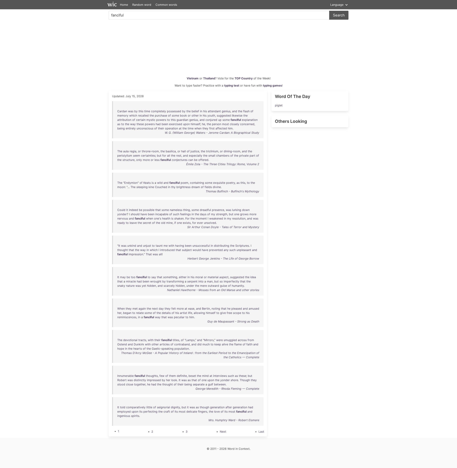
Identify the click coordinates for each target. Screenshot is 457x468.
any (226, 250)
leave (133, 223)
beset (192, 376)
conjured (211, 120)
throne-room (150, 151)
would (197, 250)
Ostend (122, 344)
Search (339, 15)
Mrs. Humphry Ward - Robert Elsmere (234, 420)
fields (208, 187)
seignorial (163, 407)
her (119, 313)
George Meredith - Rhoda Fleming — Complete (227, 388)
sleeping (142, 187)
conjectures (179, 160)
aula (126, 151)
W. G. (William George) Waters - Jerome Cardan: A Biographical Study (212, 132)
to (168, 120)
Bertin (206, 308)
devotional (130, 340)
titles (176, 340)
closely (234, 124)
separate (199, 384)
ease (191, 308)
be (195, 160)
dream (195, 187)
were (219, 340)
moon (121, 187)
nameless (176, 210)
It (119, 245)
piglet (279, 105)
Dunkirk (139, 344)
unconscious (145, 128)
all (168, 155)
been (165, 124)
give (223, 313)
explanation (250, 120)
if (175, 223)
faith (249, 344)
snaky (121, 285)
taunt (159, 245)
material (213, 277)
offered (203, 160)
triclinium (212, 151)
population (181, 348)
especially (195, 155)
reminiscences (126, 317)
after (228, 407)
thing (186, 210)
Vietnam (193, 78)
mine (169, 223)
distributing (221, 245)
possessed (174, 111)
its (140, 411)
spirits (135, 416)
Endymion (131, 182)
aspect (223, 277)
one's (157, 218)
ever (200, 223)
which (133, 115)
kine (151, 187)
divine (217, 187)
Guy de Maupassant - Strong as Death (233, 321)
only (139, 160)
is (153, 182)
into (201, 281)
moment (201, 218)
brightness (183, 187)
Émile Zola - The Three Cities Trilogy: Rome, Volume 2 (222, 164)
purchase (161, 115)
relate (140, 313)
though (204, 407)
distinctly (140, 380)
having (179, 245)
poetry (230, 182)
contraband (182, 344)
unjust (147, 245)
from (251, 340)
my (213, 214)
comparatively (135, 407)
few (161, 376)
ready (121, 223)
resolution (238, 218)
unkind (131, 245)
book (183, 115)
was (130, 111)
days (203, 214)
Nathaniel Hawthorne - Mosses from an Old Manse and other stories (213, 290)
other (195, 115)
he (203, 124)
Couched (161, 187)
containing (197, 182)
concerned (247, 124)
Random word (141, 4)
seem (136, 155)
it (127, 210)
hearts (137, 348)
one (236, 214)
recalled (143, 115)
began (127, 313)
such (176, 214)
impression (136, 254)
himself (195, 124)
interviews (220, 376)
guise (223, 285)
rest (178, 155)
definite (182, 376)
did (199, 344)
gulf (210, 384)
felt (173, 308)
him (230, 128)
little (149, 407)
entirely (131, 128)
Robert (122, 380)
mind (205, 376)
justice (194, 151)
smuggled (230, 340)
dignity (175, 407)
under (190, 285)
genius (226, 111)
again (142, 308)
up (220, 120)
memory (122, 115)
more (146, 160)
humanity (238, 285)
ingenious (123, 416)
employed (124, 411)
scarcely (169, 285)
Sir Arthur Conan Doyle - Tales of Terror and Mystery (223, 227)
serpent (192, 281)
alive (225, 344)
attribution (124, 120)
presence (218, 210)
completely (158, 111)
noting (216, 308)
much (206, 344)
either (183, 277)
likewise (237, 115)
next (155, 308)
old (163, 223)
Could (121, 210)
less (157, 160)
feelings (185, 214)
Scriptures (242, 245)
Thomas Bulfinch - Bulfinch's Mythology (232, 191)
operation (171, 128)
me (166, 245)
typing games (272, 85)
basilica (171, 151)
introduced (167, 250)
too (133, 277)
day (161, 308)
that (158, 210)
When (121, 308)
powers (161, 120)
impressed (154, 380)
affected (221, 128)
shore (234, 380)
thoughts (152, 376)
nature (130, 285)
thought (122, 250)
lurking (236, 210)
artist (183, 313)
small (211, 155)
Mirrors (209, 340)
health (166, 218)
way (133, 124)
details (166, 313)
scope (237, 313)
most (225, 124)
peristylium (124, 155)
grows (244, 214)
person (216, 124)
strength (221, 214)
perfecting (150, 411)
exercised (175, 124)
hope (120, 348)
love (217, 411)
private (244, 155)
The (119, 151)
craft (167, 411)
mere (203, 285)
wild (160, 182)
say (153, 277)
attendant (214, 111)
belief (195, 111)
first (212, 128)
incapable (161, 214)
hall (183, 151)
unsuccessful (201, 245)
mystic (150, 120)
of (251, 111)
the (188, 111)
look (174, 380)
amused (254, 308)
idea (253, 277)
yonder (122, 214)
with (171, 245)
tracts (142, 340)
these (140, 124)
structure (128, 160)
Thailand (209, 78)
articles (165, 344)
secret (147, 223)
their (161, 128)
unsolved (210, 223)
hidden (151, 285)
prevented (216, 250)
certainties (148, 155)
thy (173, 187)
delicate (191, 411)
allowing (199, 313)
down (246, 210)
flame (238, 344)
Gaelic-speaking (163, 348)
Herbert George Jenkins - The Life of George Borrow (223, 258)
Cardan (122, 111)
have (143, 214)
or (189, 115)
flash (246, 111)
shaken (179, 218)
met (135, 308)
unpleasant (244, 250)
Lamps (190, 340)
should (135, 214)
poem (184, 182)
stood (121, 384)
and (234, 111)
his (205, 111)
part (252, 155)
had (158, 124)
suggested (224, 115)
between (220, 384)
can (190, 160)
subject (187, 250)
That (149, 254)
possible (148, 210)
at (180, 128)
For (187, 218)
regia (133, 151)
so (221, 281)
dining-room (232, 151)
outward (213, 285)
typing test (231, 85)
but (159, 155)
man (210, 281)
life (190, 313)
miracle (131, 281)
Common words (166, 4)
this (141, 111)
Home (124, 4)
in (201, 111)
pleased (236, 308)
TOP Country (244, 78)
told (122, 407)
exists (187, 223)
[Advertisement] (228, 49)
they (205, 128)
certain (140, 120)
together (139, 384)
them (172, 376)
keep (217, 344)
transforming (175, 281)
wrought (155, 281)
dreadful (205, 210)
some (175, 115)
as (118, 124)
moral (199, 277)
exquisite (219, 182)
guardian (182, 120)
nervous (122, 218)
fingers (202, 411)
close (129, 384)
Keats (147, 182)
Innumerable (125, 376)
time (147, 111)
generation (217, 407)
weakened (216, 218)
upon (186, 124)
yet (144, 285)
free (229, 313)
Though (245, 380)
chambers (222, 155)
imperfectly (231, 281)
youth (211, 115)
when (198, 128)
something (170, 277)
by (136, 111)
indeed (133, 210)
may (123, 277)
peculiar (179, 317)
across (242, 340)
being (121, 128)
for (164, 155)
